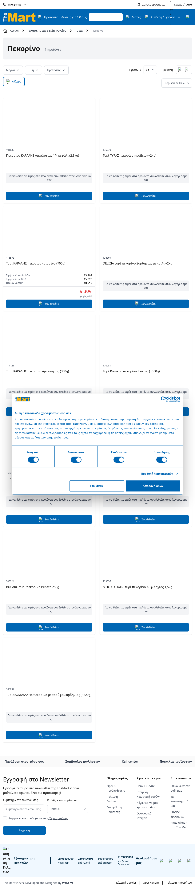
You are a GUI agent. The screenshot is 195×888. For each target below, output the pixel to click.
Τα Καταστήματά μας (179, 801)
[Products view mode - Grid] (180, 69)
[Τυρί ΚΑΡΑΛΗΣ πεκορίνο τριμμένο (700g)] (49, 227)
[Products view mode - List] (187, 69)
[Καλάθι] (188, 17)
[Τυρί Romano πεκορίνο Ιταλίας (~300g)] (146, 335)
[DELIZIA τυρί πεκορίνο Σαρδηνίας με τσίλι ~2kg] (146, 227)
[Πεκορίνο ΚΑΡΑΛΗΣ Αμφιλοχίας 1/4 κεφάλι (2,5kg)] (49, 119)
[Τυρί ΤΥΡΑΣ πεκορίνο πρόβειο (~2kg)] (146, 119)
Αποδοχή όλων (153, 485)
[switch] (76, 460)
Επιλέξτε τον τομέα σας (62, 800)
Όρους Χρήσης (59, 818)
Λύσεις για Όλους (74, 17)
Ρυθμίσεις (97, 485)
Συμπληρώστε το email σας (20, 800)
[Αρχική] (19, 17)
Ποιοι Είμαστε (146, 786)
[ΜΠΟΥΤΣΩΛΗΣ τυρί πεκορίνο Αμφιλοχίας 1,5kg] (146, 551)
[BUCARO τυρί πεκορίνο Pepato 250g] (49, 551)
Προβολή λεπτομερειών (157, 473)
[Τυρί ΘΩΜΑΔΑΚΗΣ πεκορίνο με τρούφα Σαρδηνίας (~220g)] (49, 659)
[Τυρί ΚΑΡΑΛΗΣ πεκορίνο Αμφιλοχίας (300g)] (49, 335)
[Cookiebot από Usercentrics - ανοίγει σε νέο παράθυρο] (163, 399)
